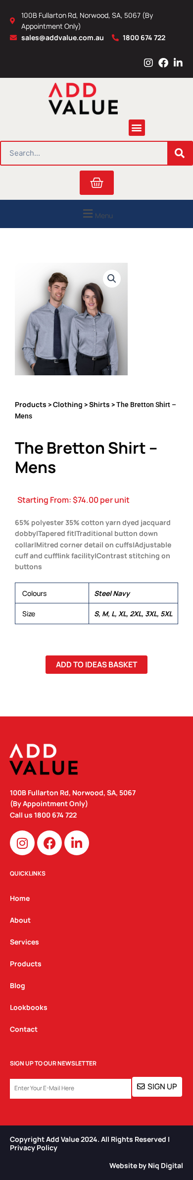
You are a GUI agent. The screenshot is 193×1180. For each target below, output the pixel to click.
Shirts (99, 404)
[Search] (179, 153)
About (20, 920)
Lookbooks (29, 1007)
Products (31, 404)
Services (24, 941)
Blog (17, 985)
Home (20, 898)
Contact (24, 1029)
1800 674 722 (56, 815)
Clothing (68, 404)
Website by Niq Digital (146, 1165)
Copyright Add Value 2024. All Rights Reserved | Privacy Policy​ (90, 1143)
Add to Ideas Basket (96, 664)
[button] (137, 127)
